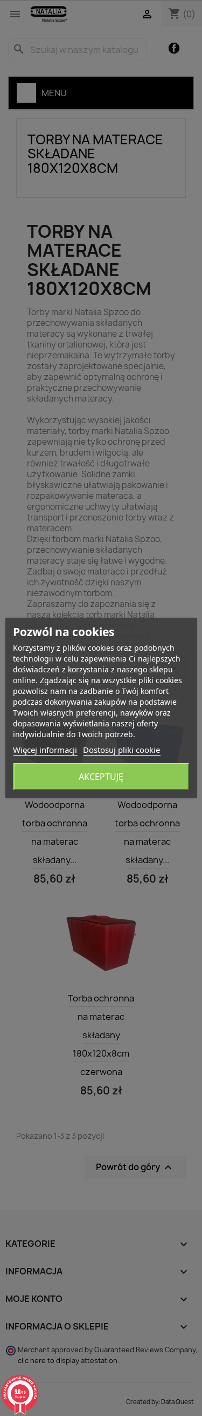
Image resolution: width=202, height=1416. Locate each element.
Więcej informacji (45, 749)
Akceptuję (101, 777)
